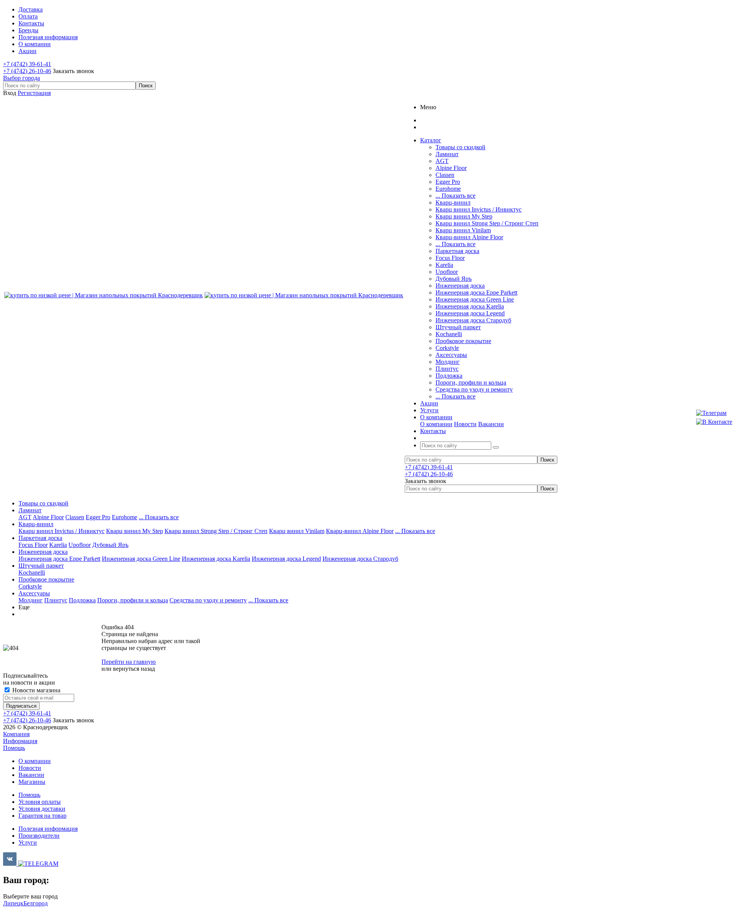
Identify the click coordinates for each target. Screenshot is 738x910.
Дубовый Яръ (453, 278)
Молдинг (447, 361)
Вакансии (491, 424)
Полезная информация (48, 828)
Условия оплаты (39, 801)
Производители (39, 835)
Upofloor (446, 271)
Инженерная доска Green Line (474, 299)
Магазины (31, 781)
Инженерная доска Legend (470, 313)
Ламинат (447, 154)
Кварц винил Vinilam (463, 230)
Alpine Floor (451, 168)
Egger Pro (447, 181)
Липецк (13, 903)
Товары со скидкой (460, 147)
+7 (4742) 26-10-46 (27, 71)
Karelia (444, 265)
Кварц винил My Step (463, 216)
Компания (16, 734)
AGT (442, 161)
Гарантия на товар (42, 815)
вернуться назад (134, 668)
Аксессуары (451, 355)
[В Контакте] (714, 421)
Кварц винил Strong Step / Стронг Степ (487, 223)
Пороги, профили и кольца (470, 382)
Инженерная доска (460, 285)
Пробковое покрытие (463, 341)
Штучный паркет (458, 327)
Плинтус (447, 368)
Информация (20, 741)
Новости (465, 424)
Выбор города (21, 78)
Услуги (27, 842)
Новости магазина (35, 690)
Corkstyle (447, 348)
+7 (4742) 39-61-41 (27, 64)
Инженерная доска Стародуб (473, 320)
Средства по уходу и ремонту (474, 389)
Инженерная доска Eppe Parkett (476, 292)
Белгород (35, 903)
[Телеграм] (714, 413)
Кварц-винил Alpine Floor (469, 237)
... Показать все (455, 195)
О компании (436, 424)
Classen (444, 175)
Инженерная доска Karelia (469, 306)
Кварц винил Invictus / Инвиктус (478, 209)
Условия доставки (41, 808)
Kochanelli (448, 334)
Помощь (14, 748)
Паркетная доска (457, 251)
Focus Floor (450, 258)
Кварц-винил (452, 202)
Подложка (448, 375)
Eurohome (448, 188)
